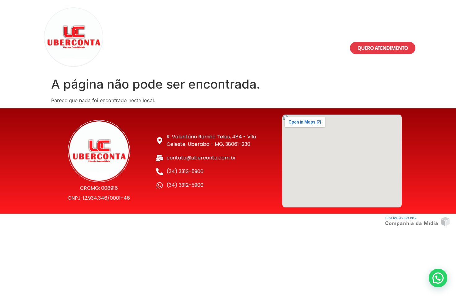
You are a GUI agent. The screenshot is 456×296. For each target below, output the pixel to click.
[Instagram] (383, 28)
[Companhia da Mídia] (417, 221)
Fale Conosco (290, 37)
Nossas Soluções (236, 37)
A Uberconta (189, 37)
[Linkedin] (400, 28)
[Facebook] (365, 28)
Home (156, 37)
